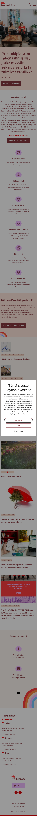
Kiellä (18, 425)
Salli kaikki (18, 420)
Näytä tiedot (18, 431)
